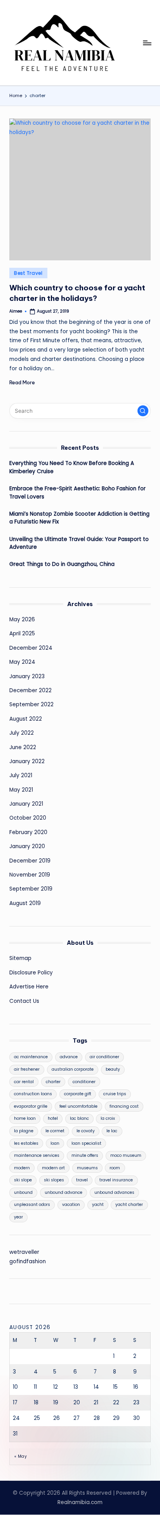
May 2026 (22, 619)
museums (87, 1168)
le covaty (86, 1131)
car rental (24, 1082)
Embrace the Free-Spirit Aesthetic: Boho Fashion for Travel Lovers (77, 492)
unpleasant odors (32, 1204)
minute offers (84, 1155)
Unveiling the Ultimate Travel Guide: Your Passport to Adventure (79, 543)
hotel (53, 1118)
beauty (113, 1069)
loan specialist (86, 1143)
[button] (142, 410)
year (18, 1217)
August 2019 (25, 903)
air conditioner (104, 1057)
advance (69, 1057)
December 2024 (30, 648)
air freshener (27, 1069)
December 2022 (30, 690)
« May (20, 1456)
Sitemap (20, 958)
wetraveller (24, 1252)
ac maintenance (31, 1057)
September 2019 (30, 889)
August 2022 (25, 719)
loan (54, 1143)
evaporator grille (30, 1106)
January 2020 (27, 846)
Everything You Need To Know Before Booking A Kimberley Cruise (71, 467)
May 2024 (22, 662)
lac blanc (79, 1118)
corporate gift (77, 1094)
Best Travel (28, 273)
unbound (23, 1192)
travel (82, 1180)
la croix (108, 1118)
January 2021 (26, 804)
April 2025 (22, 633)
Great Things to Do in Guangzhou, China (62, 564)
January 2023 (27, 676)
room (115, 1168)
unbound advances (114, 1192)
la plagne (23, 1131)
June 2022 (22, 747)
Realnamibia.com (80, 1502)
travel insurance (116, 1180)
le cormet (54, 1131)
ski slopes (54, 1180)
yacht (98, 1204)
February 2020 (28, 832)
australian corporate (73, 1069)
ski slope (23, 1180)
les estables (26, 1143)
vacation (71, 1204)
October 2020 (27, 818)
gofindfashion (27, 1261)
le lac (111, 1131)
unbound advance (63, 1192)
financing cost (124, 1106)
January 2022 (27, 761)
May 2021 (21, 790)
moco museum (125, 1155)
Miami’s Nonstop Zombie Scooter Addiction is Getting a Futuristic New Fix (79, 517)
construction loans (33, 1094)
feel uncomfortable (78, 1106)
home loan (25, 1118)
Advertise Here (29, 986)
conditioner (84, 1082)
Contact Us (24, 1001)
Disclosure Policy (31, 972)
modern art (53, 1168)
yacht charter (129, 1204)
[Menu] (147, 43)
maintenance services (36, 1155)
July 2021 (20, 775)
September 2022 (31, 704)
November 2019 (29, 875)
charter (53, 1082)
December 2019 (29, 860)
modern (22, 1168)
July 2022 (21, 733)
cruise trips (114, 1094)
